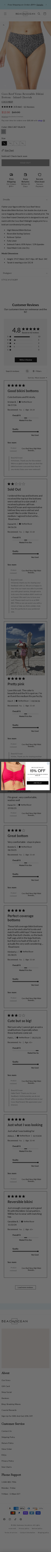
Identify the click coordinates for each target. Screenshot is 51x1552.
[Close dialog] (48, 763)
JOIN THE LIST (37, 783)
